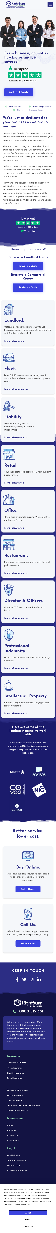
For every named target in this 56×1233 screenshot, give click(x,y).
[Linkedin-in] (39, 979)
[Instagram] (31, 979)
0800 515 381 (28, 944)
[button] (50, 4)
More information (14, 341)
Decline (28, 1220)
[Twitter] (24, 979)
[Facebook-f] (17, 979)
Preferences (28, 1226)
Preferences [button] (25, 1205)
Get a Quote (28, 889)
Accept (28, 1213)
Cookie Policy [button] (14, 1202)
